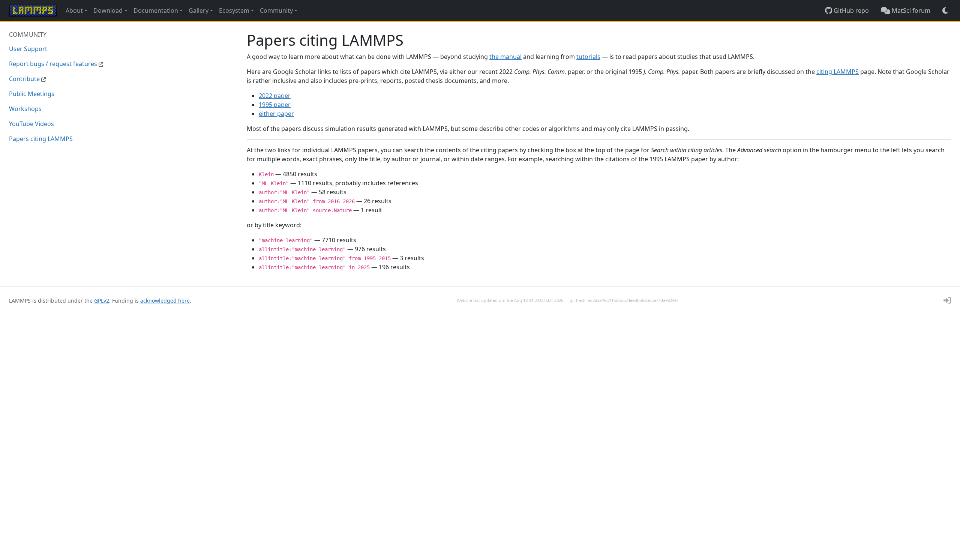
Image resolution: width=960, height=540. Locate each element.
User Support (28, 49)
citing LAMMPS (837, 72)
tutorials (588, 56)
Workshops (25, 109)
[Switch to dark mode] (945, 10)
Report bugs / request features (54, 64)
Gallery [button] (198, 10)
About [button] (74, 10)
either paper (276, 114)
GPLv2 (101, 300)
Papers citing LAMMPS (41, 139)
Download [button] (108, 10)
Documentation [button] (156, 10)
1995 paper (275, 104)
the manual (505, 56)
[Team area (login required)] (947, 300)
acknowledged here (165, 300)
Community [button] (276, 10)
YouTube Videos (31, 124)
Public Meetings (31, 94)
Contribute (25, 79)
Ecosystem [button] (234, 10)
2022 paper (275, 96)
